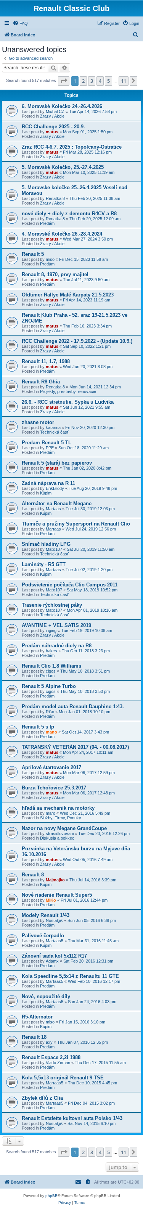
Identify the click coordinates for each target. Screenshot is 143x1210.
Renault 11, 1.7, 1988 (46, 361)
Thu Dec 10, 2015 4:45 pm (92, 1083)
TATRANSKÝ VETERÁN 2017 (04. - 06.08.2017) (75, 747)
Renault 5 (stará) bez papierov (57, 463)
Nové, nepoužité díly (46, 996)
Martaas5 (54, 940)
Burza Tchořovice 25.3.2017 (54, 788)
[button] (63, 80)
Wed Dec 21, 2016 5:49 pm (85, 813)
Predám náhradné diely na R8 (57, 645)
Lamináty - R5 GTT (44, 564)
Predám (47, 223)
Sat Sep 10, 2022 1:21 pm (87, 346)
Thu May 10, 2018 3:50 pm (85, 691)
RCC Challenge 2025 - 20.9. (53, 126)
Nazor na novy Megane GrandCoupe (64, 828)
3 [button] (91, 80)
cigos (51, 671)
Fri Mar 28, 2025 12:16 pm (87, 152)
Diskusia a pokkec (57, 838)
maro (50, 813)
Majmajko (55, 880)
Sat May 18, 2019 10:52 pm (92, 590)
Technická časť (54, 432)
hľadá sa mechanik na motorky (58, 808)
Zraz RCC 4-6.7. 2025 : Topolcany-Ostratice (72, 147)
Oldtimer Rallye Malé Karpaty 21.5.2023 (68, 295)
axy (49, 1042)
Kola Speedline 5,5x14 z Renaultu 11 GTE (70, 976)
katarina (53, 427)
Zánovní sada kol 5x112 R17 (54, 956)
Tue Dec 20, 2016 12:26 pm (104, 833)
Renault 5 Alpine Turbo (49, 686)
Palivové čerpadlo (43, 935)
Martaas (53, 508)
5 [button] (108, 80)
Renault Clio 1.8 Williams (51, 666)
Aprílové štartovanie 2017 (51, 767)
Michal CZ (55, 111)
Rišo (50, 711)
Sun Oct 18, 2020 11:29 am (83, 447)
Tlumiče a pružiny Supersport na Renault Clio (76, 524)
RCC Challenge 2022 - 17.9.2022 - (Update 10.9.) (77, 341)
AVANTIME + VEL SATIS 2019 (56, 625)
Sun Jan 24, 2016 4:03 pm (92, 1001)
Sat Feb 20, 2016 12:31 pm (88, 961)
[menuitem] (20, 23)
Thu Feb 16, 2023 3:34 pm (87, 326)
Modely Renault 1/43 (45, 915)
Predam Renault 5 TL (46, 442)
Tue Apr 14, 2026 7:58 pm (93, 111)
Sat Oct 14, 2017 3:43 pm (85, 732)
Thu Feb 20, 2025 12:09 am (95, 218)
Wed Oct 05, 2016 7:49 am (87, 859)
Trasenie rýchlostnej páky (52, 605)
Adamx (52, 961)
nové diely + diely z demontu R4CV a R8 (69, 213)
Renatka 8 (55, 198)
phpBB (51, 1196)
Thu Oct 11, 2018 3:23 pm (86, 650)
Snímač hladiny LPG (46, 544)
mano (51, 732)
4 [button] (100, 80)
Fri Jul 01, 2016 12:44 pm (84, 900)
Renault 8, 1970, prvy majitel (55, 274)
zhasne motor (38, 422)
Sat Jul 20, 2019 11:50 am (90, 549)
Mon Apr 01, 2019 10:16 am (92, 610)
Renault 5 (33, 254)
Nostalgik (54, 920)
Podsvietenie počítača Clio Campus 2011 (69, 585)
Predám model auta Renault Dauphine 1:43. (73, 706)
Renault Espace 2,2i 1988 (51, 1057)
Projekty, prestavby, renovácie (68, 391)
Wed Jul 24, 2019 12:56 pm (91, 529)
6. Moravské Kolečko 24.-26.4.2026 (62, 106)
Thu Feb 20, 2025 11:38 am (94, 198)
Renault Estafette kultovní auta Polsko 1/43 (72, 1118)
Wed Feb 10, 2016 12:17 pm (94, 981)
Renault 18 (34, 1037)
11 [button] (123, 80)
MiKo (51, 900)
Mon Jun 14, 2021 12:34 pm (95, 387)
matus (52, 131)
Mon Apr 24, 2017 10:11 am (88, 752)
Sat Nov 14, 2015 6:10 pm (91, 1123)
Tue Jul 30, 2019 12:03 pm (90, 508)
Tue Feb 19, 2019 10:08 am (86, 630)
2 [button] (83, 80)
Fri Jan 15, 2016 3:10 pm (82, 1022)
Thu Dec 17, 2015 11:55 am (100, 1062)
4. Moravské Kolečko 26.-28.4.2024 (62, 234)
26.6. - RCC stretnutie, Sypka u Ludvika (68, 402)
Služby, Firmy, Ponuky (60, 817)
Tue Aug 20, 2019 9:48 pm (93, 488)
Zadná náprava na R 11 (48, 483)
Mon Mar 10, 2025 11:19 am (88, 172)
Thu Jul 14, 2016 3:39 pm (92, 880)
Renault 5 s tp (38, 727)
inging (51, 630)
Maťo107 (54, 549)
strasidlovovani (60, 833)
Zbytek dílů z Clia (42, 1098)
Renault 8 (33, 875)
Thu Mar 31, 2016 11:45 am (93, 940)
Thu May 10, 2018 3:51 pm (85, 671)
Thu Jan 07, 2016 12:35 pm (82, 1042)
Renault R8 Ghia (41, 382)
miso (50, 259)
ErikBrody (55, 488)
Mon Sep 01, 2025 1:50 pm (87, 131)
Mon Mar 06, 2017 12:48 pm (89, 793)
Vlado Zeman (58, 1062)
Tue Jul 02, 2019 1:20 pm (89, 569)
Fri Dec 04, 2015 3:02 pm (91, 1103)
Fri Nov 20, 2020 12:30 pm (89, 427)
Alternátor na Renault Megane (57, 503)
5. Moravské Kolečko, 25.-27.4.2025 (63, 167)
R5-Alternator (37, 1017)
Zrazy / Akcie (52, 116)
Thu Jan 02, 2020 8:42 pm (87, 468)
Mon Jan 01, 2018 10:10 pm (84, 711)
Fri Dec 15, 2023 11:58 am (83, 259)
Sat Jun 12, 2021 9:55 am (86, 407)
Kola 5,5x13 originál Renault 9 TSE (63, 1078)
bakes (51, 650)
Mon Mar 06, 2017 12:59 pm (89, 772)
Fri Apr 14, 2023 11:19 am (86, 300)
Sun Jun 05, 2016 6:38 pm (91, 920)
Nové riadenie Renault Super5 (57, 895)
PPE (50, 447)
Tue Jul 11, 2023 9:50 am (86, 279)
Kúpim (45, 493)
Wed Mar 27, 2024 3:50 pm (88, 239)
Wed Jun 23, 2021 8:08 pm (87, 366)
